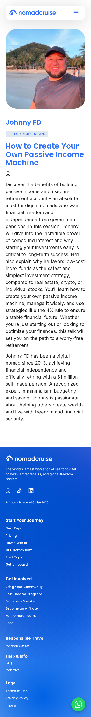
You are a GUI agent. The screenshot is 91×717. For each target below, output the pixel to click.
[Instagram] (10, 174)
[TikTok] (21, 491)
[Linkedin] (33, 491)
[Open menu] (78, 12)
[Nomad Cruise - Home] (32, 12)
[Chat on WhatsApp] (78, 704)
